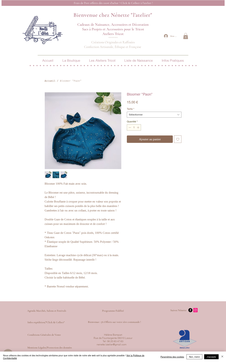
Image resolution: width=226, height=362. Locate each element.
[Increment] (138, 127)
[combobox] (154, 115)
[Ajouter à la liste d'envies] (177, 139)
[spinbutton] (134, 127)
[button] (185, 36)
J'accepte (211, 356)
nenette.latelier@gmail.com (111, 344)
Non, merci (194, 356)
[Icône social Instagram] (195, 310)
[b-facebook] (190, 310)
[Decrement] (129, 127)
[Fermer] (222, 357)
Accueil (50, 81)
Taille (130, 108)
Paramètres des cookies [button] (172, 356)
